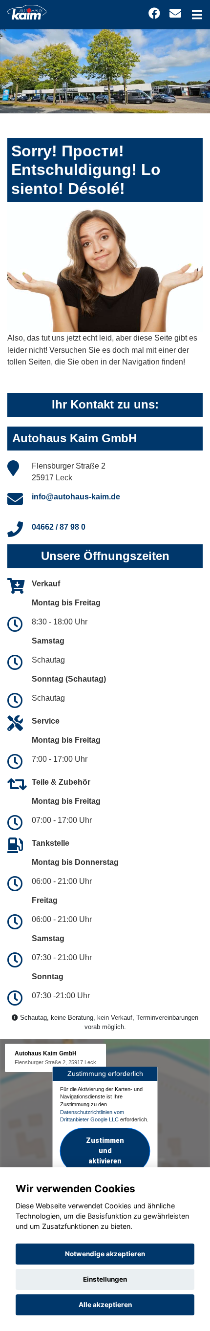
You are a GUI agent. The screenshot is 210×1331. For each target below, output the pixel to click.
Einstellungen (105, 1279)
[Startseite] (26, 11)
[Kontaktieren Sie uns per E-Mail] (175, 13)
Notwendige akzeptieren (105, 1254)
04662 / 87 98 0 (58, 527)
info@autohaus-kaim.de (76, 497)
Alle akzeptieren (105, 1305)
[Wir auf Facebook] (154, 13)
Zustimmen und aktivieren (105, 1151)
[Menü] (197, 14)
